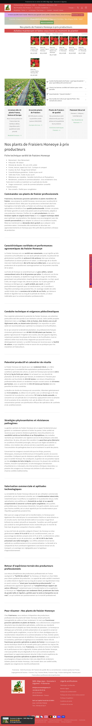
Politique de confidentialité (68, 691)
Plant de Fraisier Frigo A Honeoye (44, 49)
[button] (78, 8)
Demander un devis (78, 15)
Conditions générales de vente (39, 721)
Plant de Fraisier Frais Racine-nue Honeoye (53, 50)
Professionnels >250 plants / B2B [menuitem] (24, 5)
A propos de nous (34, 125)
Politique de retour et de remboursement (72, 695)
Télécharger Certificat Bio (67, 685)
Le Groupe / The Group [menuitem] (36, 10)
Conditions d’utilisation (53, 721)
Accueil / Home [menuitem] (58, 10)
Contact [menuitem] (49, 10)
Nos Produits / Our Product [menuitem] (22, 8)
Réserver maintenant (47, 22)
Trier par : (48, 34)
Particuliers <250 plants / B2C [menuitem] (47, 5)
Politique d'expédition (66, 698)
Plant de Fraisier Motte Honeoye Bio (35, 71)
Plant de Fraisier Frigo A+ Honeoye (63, 49)
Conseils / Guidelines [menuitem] (42, 8)
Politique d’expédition (66, 721)
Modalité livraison (14, 135)
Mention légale (64, 688)
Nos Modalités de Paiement (77, 121)
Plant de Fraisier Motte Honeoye (73, 49)
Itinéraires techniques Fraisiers (56, 129)
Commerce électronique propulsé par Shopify (36, 720)
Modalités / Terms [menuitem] (19, 10)
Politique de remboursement (70, 720)
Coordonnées (82, 720)
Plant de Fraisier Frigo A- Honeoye (34, 49)
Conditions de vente (66, 701)
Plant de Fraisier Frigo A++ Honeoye (82, 49)
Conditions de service (66, 704)
